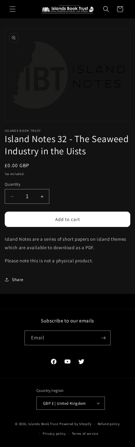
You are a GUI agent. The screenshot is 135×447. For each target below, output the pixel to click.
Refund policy (109, 424)
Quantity (12, 184)
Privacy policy (54, 433)
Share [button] (18, 279)
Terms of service (85, 433)
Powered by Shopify (75, 424)
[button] (12, 9)
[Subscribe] (103, 338)
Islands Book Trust (43, 424)
